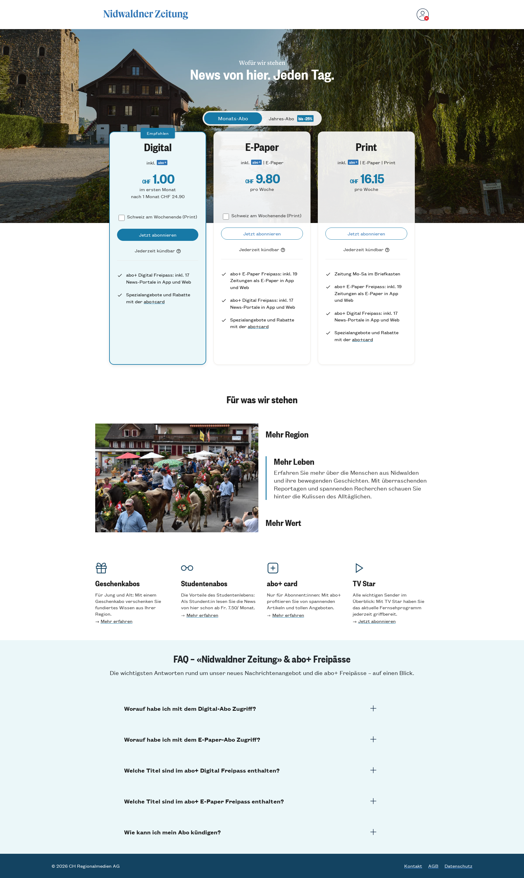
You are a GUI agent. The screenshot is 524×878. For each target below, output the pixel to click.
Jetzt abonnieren (377, 621)
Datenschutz (458, 866)
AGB (433, 866)
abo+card (154, 301)
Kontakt (413, 866)
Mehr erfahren (117, 621)
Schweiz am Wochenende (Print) (162, 216)
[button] (347, 434)
